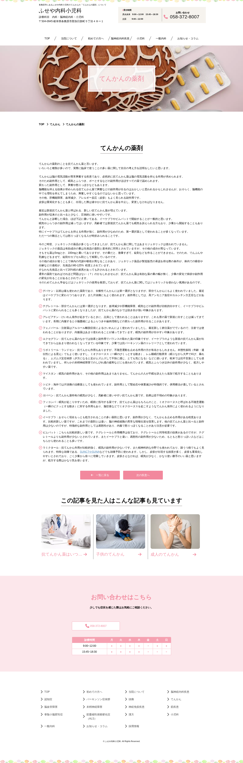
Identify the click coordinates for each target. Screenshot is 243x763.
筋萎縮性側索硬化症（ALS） (98, 716)
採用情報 (134, 726)
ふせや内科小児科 (60, 11)
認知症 (48, 699)
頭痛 (131, 699)
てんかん (176, 699)
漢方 (131, 714)
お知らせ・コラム (188, 38)
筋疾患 (175, 706)
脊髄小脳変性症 (53, 714)
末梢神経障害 (94, 706)
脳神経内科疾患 (120, 38)
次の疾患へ (143, 475)
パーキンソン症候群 (98, 699)
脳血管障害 (51, 706)
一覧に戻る (102, 475)
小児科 (141, 38)
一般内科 (161, 38)
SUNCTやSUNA (90, 451)
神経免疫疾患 (136, 706)
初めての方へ (96, 38)
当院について (69, 38)
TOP (47, 38)
